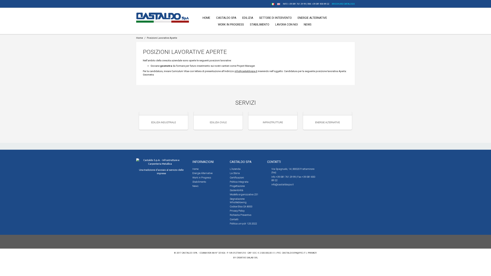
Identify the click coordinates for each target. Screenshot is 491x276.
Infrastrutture (273, 122)
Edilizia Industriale (163, 122)
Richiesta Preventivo (240, 215)
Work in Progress (201, 177)
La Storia (235, 173)
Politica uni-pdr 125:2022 (243, 223)
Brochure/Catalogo (343, 4)
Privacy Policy (237, 210)
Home (139, 37)
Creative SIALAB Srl (247, 257)
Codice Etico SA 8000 (241, 206)
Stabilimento (199, 181)
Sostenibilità (236, 190)
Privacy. (312, 253)
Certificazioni (237, 177)
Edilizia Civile (218, 122)
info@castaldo (243, 71)
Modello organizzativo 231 (244, 194)
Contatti (234, 219)
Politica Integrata (239, 181)
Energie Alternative (327, 122)
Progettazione (237, 186)
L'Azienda (235, 169)
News (195, 186)
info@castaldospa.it (282, 184)
